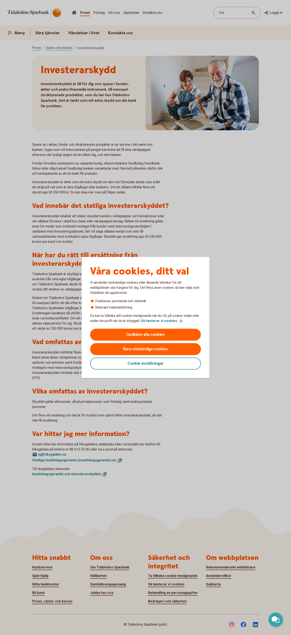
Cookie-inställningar (146, 363)
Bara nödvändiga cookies (145, 349)
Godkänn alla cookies (145, 334)
